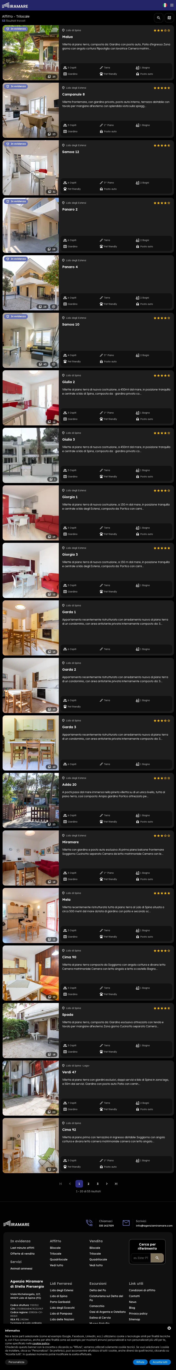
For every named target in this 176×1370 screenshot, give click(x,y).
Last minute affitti (22, 1247)
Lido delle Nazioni (62, 1319)
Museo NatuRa (99, 1323)
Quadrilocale (59, 1259)
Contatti (134, 1296)
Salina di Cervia (100, 1317)
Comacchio (96, 1306)
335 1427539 (106, 1225)
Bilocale (55, 1247)
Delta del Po (97, 1290)
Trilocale (55, 1253)
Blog (132, 1307)
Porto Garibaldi (60, 1302)
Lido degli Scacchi (62, 1307)
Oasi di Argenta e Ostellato (107, 1312)
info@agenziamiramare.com (154, 1225)
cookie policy (41, 1343)
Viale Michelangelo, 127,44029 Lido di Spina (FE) (25, 1296)
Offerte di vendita (22, 1253)
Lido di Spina (58, 1296)
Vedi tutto (56, 1265)
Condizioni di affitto (142, 1290)
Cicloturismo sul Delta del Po (106, 1298)
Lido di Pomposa (61, 1313)
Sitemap (134, 1319)
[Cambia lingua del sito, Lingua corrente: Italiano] (165, 5)
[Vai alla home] (15, 5)
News (132, 1302)
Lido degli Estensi (61, 1290)
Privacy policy (138, 1313)
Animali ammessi (21, 1268)
